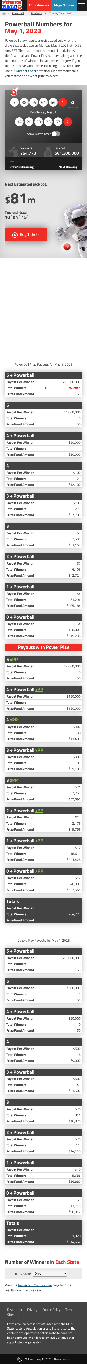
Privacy (32, 1309)
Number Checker (28, 70)
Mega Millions (64, 4)
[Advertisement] (43, 309)
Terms (69, 1309)
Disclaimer (14, 1309)
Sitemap (13, 1314)
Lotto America (39, 4)
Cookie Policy (51, 1309)
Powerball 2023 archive (35, 1284)
